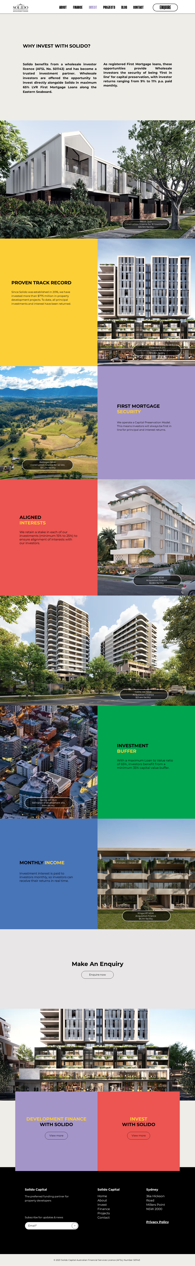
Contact (104, 1217)
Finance (104, 1209)
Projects (104, 1213)
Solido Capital (36, 1189)
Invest (102, 1205)
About (102, 1200)
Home (102, 1196)
